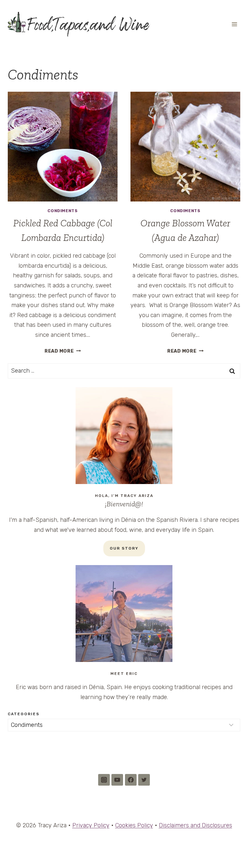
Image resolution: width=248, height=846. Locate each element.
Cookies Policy (134, 825)
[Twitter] (144, 780)
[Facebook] (131, 780)
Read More (63, 351)
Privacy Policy (90, 825)
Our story (124, 548)
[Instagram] (104, 780)
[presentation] (63, 146)
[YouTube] (117, 780)
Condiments (62, 210)
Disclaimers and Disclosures (195, 825)
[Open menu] (234, 24)
